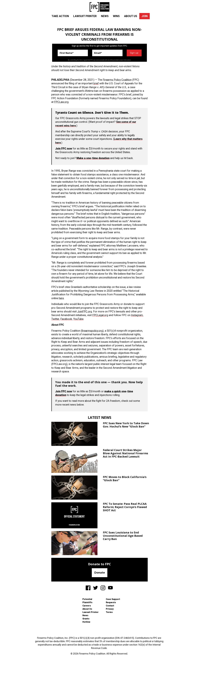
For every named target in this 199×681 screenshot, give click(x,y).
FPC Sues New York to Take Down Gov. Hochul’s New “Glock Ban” (126, 424)
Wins (116, 16)
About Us (130, 16)
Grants (85, 618)
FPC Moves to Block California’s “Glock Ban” (124, 478)
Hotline (86, 622)
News (105, 16)
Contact (110, 605)
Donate (99, 572)
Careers (86, 605)
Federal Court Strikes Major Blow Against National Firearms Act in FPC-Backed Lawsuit (125, 453)
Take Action (60, 16)
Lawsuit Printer (85, 16)
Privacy (110, 609)
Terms (109, 612)
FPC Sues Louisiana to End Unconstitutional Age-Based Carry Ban (123, 536)
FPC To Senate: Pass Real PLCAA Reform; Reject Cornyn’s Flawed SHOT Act (125, 507)
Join (144, 16)
